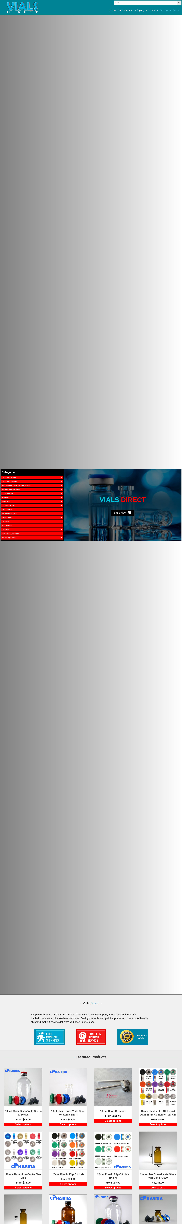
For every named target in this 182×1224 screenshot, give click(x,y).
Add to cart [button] (158, 1187)
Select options (23, 1124)
